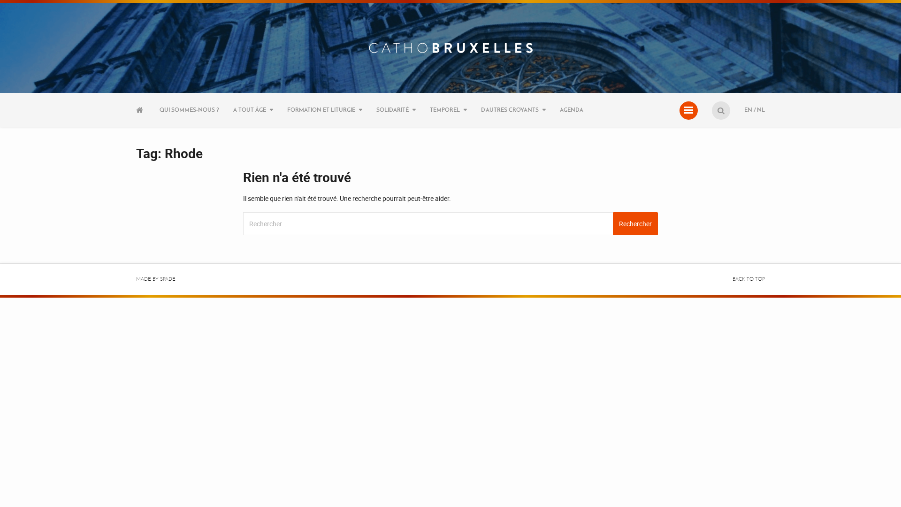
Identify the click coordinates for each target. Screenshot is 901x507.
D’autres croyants (510, 109)
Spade (168, 279)
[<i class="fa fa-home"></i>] (140, 110)
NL (761, 109)
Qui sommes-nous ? (189, 109)
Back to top (749, 279)
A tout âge (249, 109)
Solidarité (392, 109)
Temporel (445, 109)
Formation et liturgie (321, 109)
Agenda (571, 109)
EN (748, 109)
